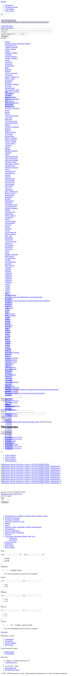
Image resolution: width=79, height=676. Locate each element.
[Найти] (20, 397)
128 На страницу (11, 461)
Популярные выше (11, 444)
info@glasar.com (10, 668)
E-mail (3, 411)
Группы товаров (10, 643)
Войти (3, 409)
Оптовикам (9, 5)
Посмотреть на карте (12, 670)
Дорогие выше (10, 443)
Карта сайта (9, 645)
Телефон (4, 32)
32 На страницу (10, 457)
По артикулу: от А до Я (13, 446)
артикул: (4, 492)
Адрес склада (9, 11)
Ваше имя (4, 30)
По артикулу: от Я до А (13, 448)
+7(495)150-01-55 (7, 26)
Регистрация (9, 409)
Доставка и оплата (11, 7)
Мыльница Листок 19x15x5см (11, 494)
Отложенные (9, 654)
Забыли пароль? (11, 414)
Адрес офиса (9, 9)
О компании (9, 639)
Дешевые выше (10, 441)
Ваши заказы (9, 652)
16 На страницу (10, 455)
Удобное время (6, 34)
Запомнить (6, 420)
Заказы (7, 404)
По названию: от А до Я (13, 437)
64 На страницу (10, 459)
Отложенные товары (12, 406)
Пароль (3, 414)
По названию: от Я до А (13, 439)
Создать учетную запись (9, 416)
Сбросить (4, 632)
